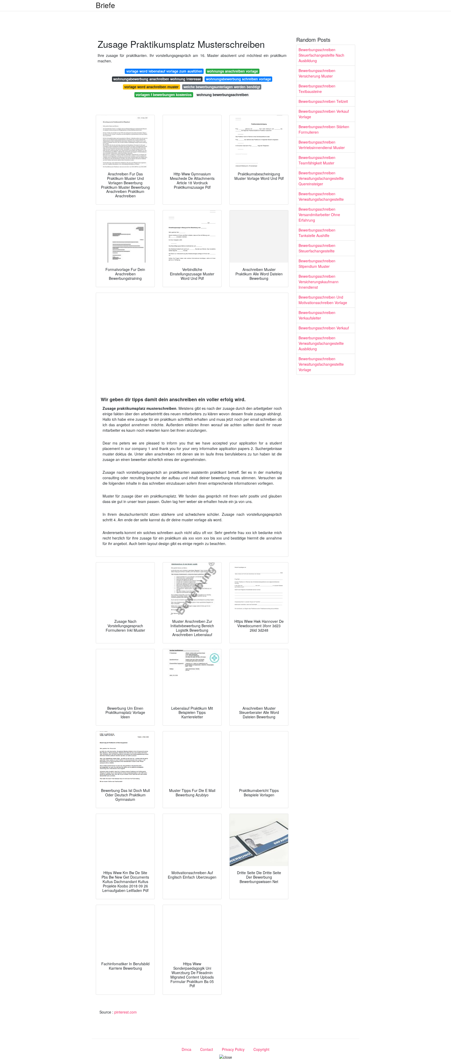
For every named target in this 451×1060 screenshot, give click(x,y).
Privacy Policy (233, 1049)
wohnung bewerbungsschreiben (222, 94)
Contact (206, 1049)
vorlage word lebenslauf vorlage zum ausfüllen (164, 71)
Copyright (261, 1049)
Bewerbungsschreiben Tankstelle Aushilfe (317, 232)
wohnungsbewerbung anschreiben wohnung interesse (157, 78)
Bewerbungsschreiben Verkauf (324, 327)
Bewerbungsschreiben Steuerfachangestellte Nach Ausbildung (321, 55)
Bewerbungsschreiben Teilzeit (323, 101)
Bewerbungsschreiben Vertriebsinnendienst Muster (322, 144)
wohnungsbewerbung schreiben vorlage (238, 78)
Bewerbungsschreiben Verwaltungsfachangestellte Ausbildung (321, 343)
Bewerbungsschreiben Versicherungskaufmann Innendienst (319, 282)
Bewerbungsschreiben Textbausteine (317, 88)
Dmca (186, 1049)
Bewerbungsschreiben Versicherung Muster (317, 73)
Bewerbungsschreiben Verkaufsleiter (317, 315)
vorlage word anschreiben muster (151, 86)
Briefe (105, 5)
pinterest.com (125, 1012)
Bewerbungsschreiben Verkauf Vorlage (324, 114)
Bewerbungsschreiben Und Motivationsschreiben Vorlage (323, 299)
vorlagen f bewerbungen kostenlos (164, 94)
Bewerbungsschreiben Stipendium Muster (317, 263)
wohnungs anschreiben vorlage (232, 71)
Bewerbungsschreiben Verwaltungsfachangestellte (321, 196)
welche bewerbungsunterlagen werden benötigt (221, 86)
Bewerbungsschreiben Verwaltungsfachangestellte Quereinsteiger (321, 178)
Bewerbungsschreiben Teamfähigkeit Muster (317, 160)
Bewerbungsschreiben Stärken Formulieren (324, 129)
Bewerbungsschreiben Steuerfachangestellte (317, 248)
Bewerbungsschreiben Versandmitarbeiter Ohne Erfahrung (319, 214)
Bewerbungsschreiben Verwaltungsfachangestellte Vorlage (321, 364)
